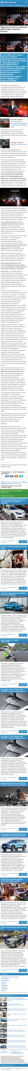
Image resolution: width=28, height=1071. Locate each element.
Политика (4, 982)
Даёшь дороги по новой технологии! (9, 641)
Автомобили (4, 542)
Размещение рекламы (17, 1052)
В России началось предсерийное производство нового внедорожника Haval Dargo (19, 124)
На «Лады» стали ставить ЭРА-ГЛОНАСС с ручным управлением (13, 690)
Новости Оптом (10, 2)
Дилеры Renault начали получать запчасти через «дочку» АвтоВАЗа (13, 784)
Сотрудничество (15, 1051)
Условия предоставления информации (11, 1068)
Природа (3, 983)
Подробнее (23, 542)
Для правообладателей (17, 1053)
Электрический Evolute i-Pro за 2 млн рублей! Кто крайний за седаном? (13, 501)
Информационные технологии (10, 977)
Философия (4, 985)
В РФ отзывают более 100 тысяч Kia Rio (14, 928)
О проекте (3, 1051)
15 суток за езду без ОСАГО (19, 144)
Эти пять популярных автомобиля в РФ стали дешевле (13, 594)
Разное (3, 990)
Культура (3, 987)
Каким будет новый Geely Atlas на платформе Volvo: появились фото (13, 835)
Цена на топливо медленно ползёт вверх (14, 547)
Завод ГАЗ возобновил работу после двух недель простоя (12, 880)
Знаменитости (5, 980)
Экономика (4, 989)
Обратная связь (5, 1052)
